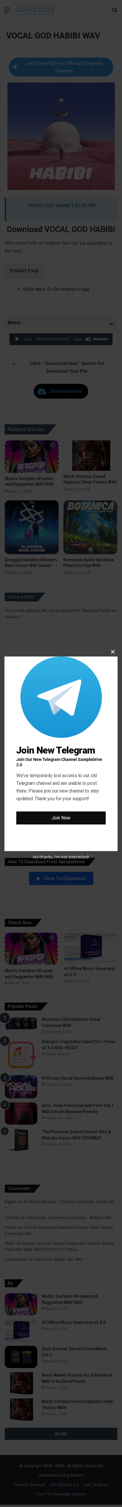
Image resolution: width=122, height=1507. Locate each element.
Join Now (61, 818)
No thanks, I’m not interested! (61, 857)
